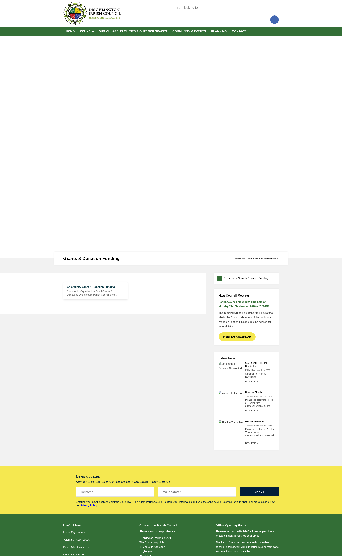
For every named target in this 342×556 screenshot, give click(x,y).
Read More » (251, 381)
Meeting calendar (237, 336)
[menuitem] (70, 31)
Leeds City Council (74, 532)
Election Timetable (254, 421)
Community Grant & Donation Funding (246, 278)
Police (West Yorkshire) (77, 547)
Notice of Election (254, 392)
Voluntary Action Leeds (76, 539)
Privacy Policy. (89, 505)
